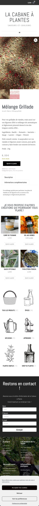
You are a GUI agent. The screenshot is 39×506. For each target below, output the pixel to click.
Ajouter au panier (12, 163)
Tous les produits (18, 170)
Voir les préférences (19, 499)
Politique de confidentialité (19, 503)
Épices (9, 111)
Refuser (19, 493)
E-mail (4, 420)
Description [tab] (8, 177)
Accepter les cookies (19, 488)
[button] (19, 32)
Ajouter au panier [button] (10, 244)
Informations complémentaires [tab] (15, 182)
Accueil (4, 111)
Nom (4, 406)
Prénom (5, 413)
